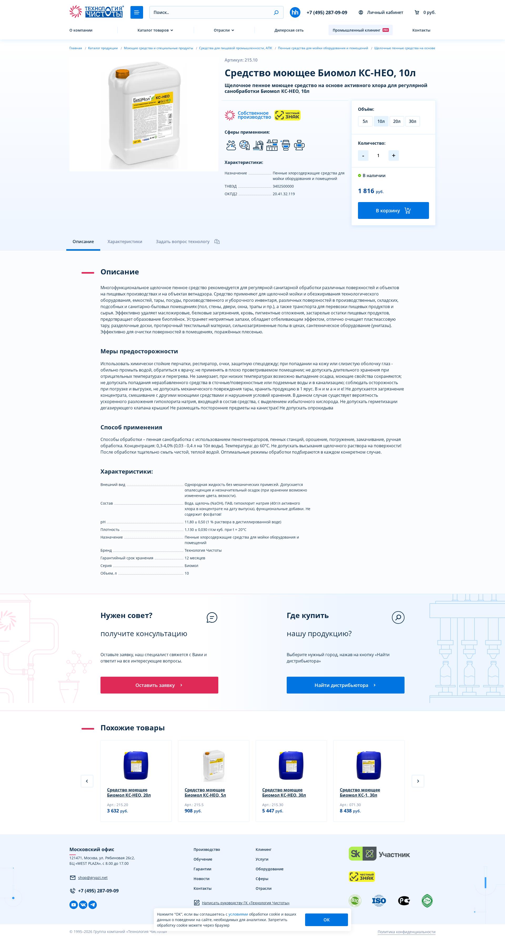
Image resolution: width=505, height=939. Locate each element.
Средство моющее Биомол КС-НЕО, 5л (205, 792)
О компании (80, 30)
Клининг (263, 849)
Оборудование (270, 868)
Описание (83, 241)
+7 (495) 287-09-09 (327, 12)
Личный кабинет (385, 12)
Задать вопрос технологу (183, 241)
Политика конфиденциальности (407, 931)
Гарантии (202, 868)
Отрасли (222, 30)
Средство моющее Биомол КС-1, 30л (360, 792)
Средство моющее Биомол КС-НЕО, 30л (284, 792)
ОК (327, 920)
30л (412, 121)
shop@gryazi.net (93, 877)
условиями (239, 914)
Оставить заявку (155, 685)
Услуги (262, 859)
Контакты (421, 30)
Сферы (262, 878)
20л (397, 121)
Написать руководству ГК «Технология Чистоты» (246, 902)
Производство (207, 849)
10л (381, 121)
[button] (276, 12)
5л (365, 121)
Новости (201, 878)
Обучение (203, 859)
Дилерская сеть (289, 30)
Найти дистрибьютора (341, 685)
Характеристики (125, 241)
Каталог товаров (153, 30)
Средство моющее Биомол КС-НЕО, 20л (129, 792)
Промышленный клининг (356, 30)
